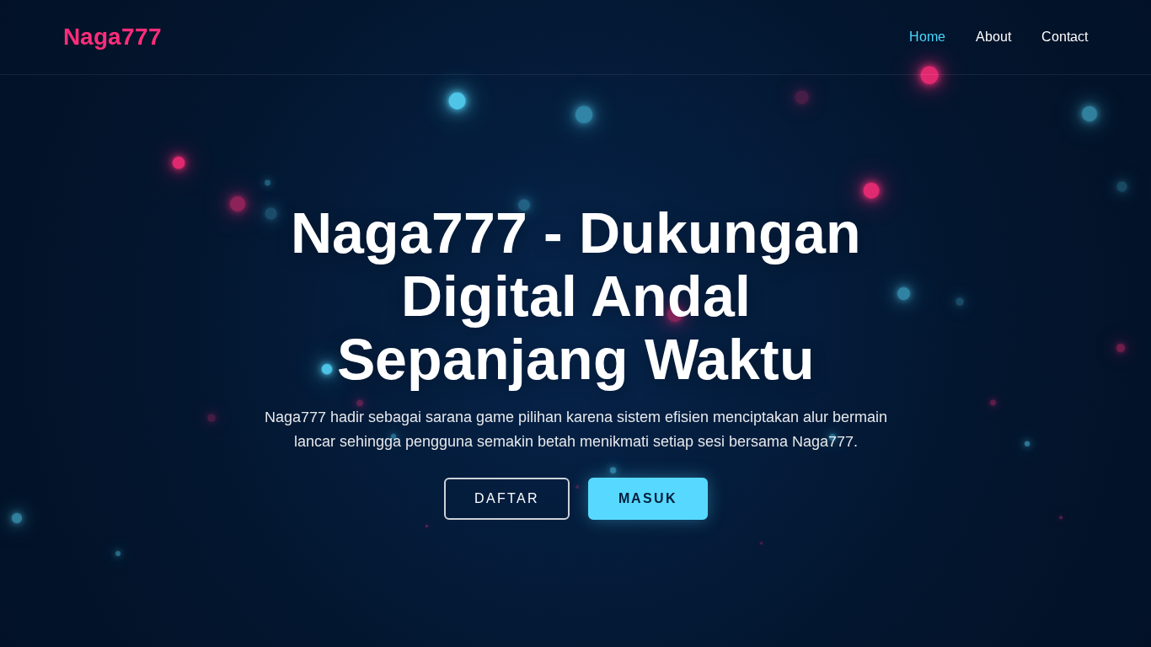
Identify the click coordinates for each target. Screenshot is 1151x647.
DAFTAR (506, 498)
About (993, 36)
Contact (1064, 36)
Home (927, 36)
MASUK (647, 498)
